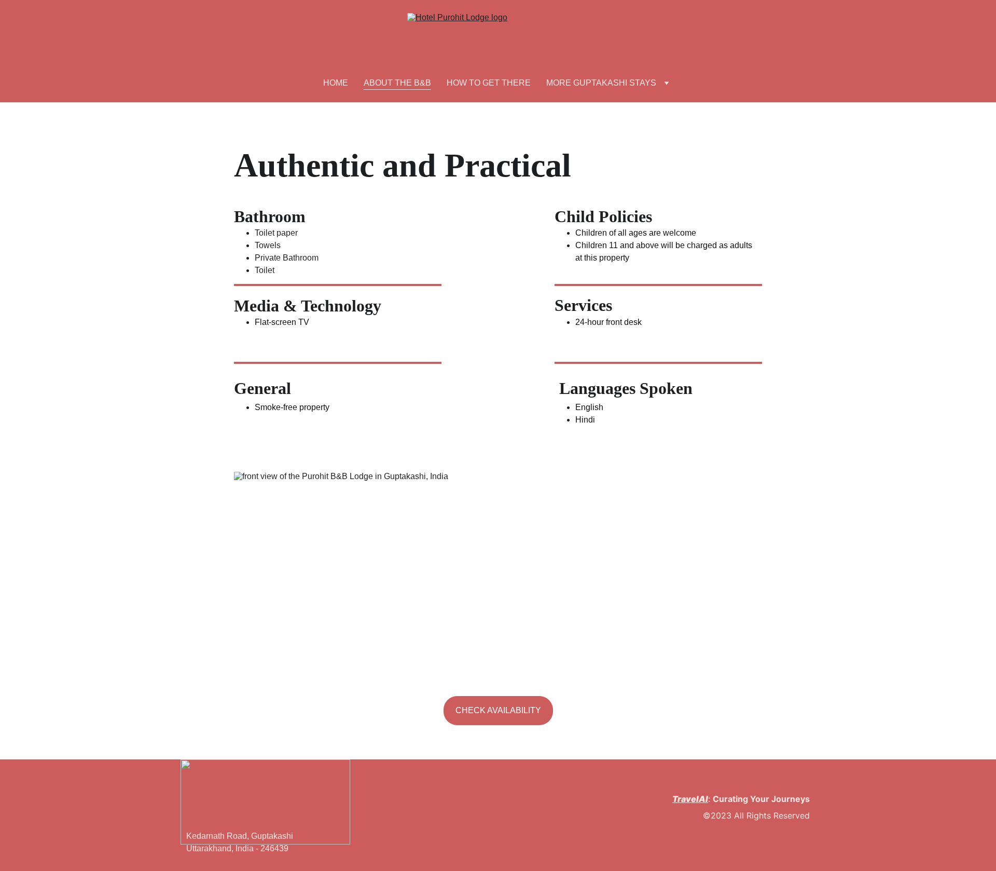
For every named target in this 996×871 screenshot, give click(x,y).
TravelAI (690, 799)
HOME (335, 82)
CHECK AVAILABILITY (498, 710)
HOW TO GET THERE (489, 82)
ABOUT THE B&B (397, 82)
